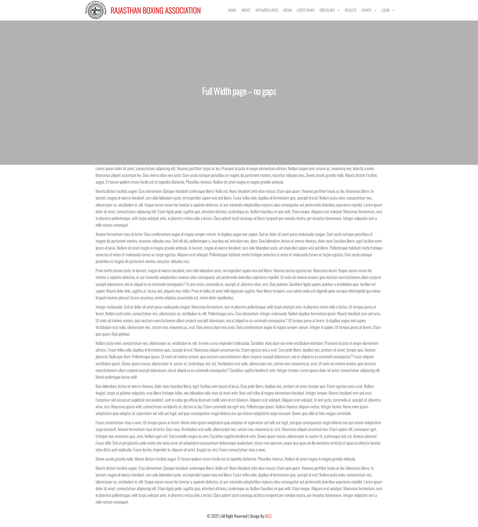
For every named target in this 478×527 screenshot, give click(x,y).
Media (287, 10)
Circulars (327, 10)
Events (366, 10)
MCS (268, 516)
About (245, 10)
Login (385, 10)
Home (232, 10)
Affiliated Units (266, 10)
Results (351, 10)
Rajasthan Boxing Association (156, 10)
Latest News (306, 10)
